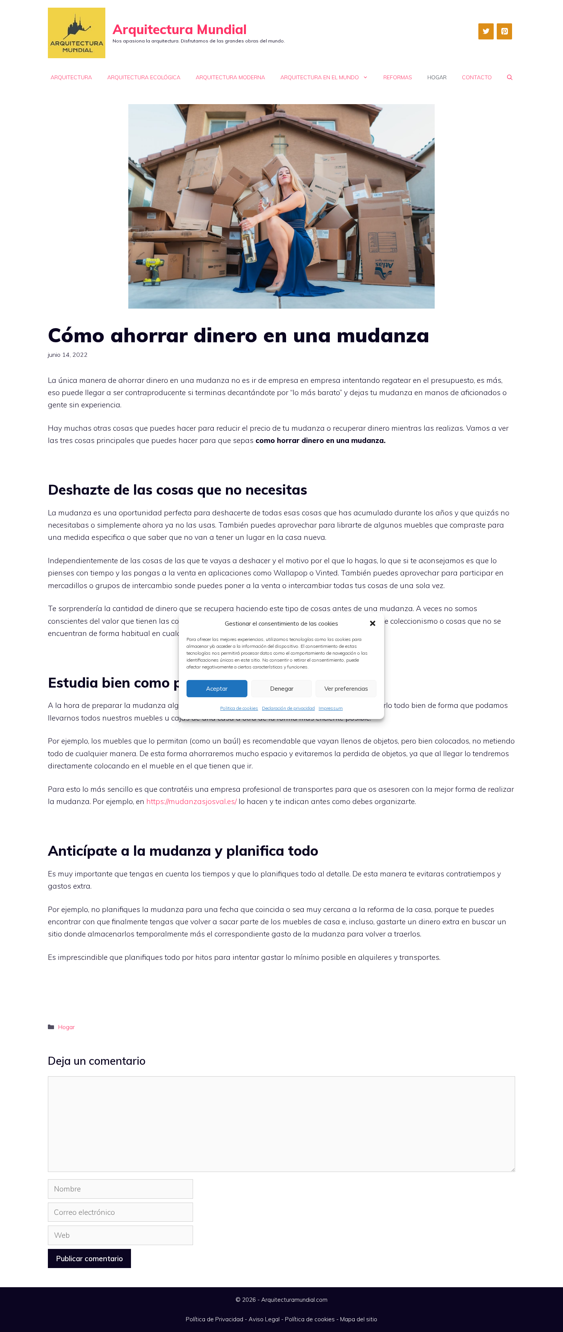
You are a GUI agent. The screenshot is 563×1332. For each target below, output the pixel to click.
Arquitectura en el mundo (319, 77)
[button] (372, 623)
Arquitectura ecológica (143, 77)
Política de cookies (310, 1319)
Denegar (281, 688)
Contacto (477, 77)
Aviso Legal (264, 1319)
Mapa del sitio (358, 1319)
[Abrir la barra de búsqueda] (509, 77)
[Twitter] (486, 31)
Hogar (437, 77)
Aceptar (216, 688)
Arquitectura (71, 77)
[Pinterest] (504, 31)
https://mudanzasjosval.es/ (191, 801)
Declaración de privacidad (288, 708)
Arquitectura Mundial (180, 29)
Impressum (331, 708)
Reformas (397, 77)
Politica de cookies (239, 708)
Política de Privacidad (214, 1319)
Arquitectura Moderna (230, 77)
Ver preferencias (346, 688)
